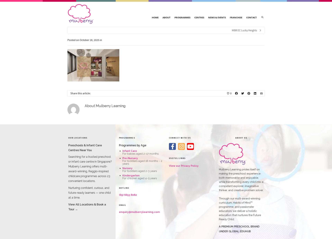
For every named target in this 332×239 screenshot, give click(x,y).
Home (155, 17)
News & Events (217, 17)
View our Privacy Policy (184, 165)
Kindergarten (131, 175)
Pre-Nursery (130, 158)
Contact (251, 17)
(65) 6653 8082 (128, 194)
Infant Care (129, 151)
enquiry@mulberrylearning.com (139, 212)
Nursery (127, 168)
